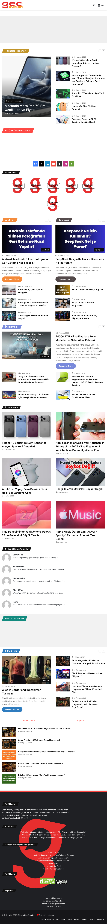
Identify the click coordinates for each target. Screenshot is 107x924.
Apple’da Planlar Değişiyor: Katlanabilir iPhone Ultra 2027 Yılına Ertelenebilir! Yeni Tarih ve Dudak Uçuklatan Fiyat (80, 446)
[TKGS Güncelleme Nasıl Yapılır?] (62, 290)
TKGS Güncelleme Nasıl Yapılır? (87, 289)
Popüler (80, 720)
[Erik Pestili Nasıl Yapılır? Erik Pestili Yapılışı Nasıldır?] (9, 779)
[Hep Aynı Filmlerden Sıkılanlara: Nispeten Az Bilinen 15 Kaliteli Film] (63, 686)
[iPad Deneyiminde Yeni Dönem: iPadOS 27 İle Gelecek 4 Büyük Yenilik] (26, 515)
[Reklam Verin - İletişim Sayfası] (18, 186)
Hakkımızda (60, 919)
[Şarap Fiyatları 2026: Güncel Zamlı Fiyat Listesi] (9, 744)
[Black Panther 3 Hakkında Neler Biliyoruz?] (63, 674)
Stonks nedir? (53, 852)
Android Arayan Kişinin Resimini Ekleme (53, 858)
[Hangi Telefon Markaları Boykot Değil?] (80, 472)
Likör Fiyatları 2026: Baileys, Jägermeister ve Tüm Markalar (44, 728)
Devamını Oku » (12, 279)
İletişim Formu (35, 815)
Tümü (78, 51)
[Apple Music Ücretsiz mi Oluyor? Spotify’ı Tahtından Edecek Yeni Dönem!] (80, 515)
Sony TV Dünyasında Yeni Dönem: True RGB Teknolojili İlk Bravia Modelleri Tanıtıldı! (34, 379)
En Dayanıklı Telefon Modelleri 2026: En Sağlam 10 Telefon (33, 304)
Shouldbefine (19, 578)
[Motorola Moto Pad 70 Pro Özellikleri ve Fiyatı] (26, 86)
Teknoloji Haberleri (89, 51)
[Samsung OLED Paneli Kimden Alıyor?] (9, 316)
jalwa (15, 602)
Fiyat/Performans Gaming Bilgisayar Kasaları (84, 317)
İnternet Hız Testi (53, 866)
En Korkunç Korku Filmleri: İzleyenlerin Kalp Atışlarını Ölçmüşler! (85, 704)
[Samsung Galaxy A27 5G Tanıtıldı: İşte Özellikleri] (63, 119)
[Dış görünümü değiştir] (94, 6)
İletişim (76, 919)
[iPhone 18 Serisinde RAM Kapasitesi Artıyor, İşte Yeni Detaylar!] (63, 60)
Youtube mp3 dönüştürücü (53, 869)
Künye (69, 919)
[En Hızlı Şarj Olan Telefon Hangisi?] (9, 290)
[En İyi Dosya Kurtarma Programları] (62, 303)
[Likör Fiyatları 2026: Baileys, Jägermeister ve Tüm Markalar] (9, 732)
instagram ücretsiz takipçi (53, 901)
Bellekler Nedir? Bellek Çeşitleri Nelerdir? (53, 861)
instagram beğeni (53, 906)
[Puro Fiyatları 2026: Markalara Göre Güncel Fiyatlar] (9, 767)
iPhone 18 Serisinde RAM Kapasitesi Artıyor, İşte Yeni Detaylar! (85, 63)
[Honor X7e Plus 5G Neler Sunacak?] (63, 106)
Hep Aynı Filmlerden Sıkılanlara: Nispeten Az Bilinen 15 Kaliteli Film (87, 689)
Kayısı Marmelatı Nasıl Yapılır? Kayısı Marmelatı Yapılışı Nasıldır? (46, 752)
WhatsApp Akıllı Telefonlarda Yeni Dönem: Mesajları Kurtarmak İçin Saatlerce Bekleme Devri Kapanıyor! (88, 79)
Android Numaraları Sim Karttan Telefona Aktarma (54, 855)
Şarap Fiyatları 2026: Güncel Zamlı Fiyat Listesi (39, 740)
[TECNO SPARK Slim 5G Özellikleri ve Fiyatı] (63, 395)
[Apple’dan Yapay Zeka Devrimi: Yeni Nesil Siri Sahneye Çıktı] (26, 472)
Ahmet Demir (19, 566)
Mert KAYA (18, 590)
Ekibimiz (84, 919)
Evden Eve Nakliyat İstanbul (53, 904)
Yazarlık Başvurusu (96, 919)
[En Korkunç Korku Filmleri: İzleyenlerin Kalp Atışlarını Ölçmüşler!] (63, 702)
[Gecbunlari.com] (12, 5)
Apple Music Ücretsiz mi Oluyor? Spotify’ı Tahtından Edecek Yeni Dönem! (76, 535)
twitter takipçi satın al (53, 898)
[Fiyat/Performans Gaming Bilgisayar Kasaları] (62, 316)
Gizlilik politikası (47, 919)
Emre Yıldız (18, 555)
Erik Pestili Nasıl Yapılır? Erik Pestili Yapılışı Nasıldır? (41, 775)
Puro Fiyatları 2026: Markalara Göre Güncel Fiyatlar (41, 763)
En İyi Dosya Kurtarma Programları (83, 304)
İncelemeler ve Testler (88, 327)
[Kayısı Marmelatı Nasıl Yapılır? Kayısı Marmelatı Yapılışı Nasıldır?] (9, 755)
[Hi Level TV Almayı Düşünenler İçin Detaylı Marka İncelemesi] (9, 395)
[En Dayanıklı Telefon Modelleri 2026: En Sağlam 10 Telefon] (9, 303)
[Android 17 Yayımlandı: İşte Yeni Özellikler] (63, 93)
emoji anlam (53, 863)
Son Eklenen (29, 720)
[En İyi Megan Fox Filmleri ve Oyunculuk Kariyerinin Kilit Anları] (63, 661)
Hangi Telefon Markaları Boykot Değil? (79, 489)
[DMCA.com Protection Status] (47, 883)
